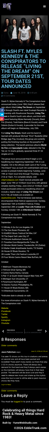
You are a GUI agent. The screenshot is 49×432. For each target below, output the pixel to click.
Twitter (4, 314)
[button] (44, 6)
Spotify (4, 317)
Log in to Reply (6, 384)
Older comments (9, 345)
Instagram (5, 320)
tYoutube (5, 323)
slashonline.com (8, 198)
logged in (18, 401)
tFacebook (6, 311)
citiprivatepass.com (10, 180)
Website (4, 308)
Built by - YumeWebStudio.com (20, 422)
